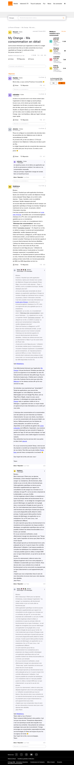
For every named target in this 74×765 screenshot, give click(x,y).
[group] (33, 55)
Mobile (16, 3)
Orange (16, 401)
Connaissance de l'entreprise (37, 762)
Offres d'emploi (51, 762)
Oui (62, 83)
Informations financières (22, 762)
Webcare (16, 381)
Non (53, 83)
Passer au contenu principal (7, 1)
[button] (15, 177)
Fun (44, 3)
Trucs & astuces (36, 3)
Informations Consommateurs (15, 763)
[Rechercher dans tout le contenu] (63, 18)
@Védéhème (20, 363)
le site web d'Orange (21, 302)
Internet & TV (24, 3)
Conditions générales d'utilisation (26, 758)
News (49, 3)
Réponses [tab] (12, 74)
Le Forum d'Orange (13, 27)
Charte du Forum (12, 758)
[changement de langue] (65, 3)
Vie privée (59, 762)
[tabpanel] (27, 412)
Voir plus (63, 31)
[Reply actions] (44, 162)
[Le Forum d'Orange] (10, 3)
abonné (24, 441)
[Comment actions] (45, 77)
